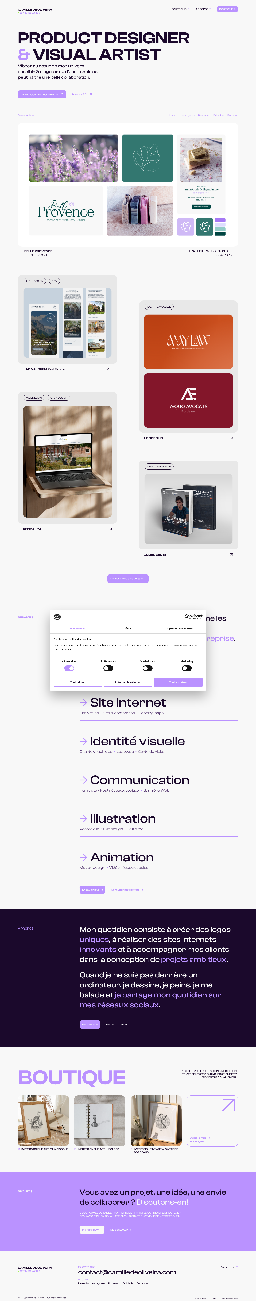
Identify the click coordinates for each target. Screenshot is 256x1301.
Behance (232, 115)
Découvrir (24, 115)
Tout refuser (78, 682)
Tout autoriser (178, 682)
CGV (214, 1298)
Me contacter (114, 1024)
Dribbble (218, 115)
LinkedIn (173, 115)
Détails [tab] (128, 628)
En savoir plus (91, 889)
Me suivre (88, 1024)
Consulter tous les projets (126, 578)
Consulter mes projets (125, 889)
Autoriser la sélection (128, 682)
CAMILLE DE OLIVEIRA (35, 9)
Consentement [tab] (76, 628)
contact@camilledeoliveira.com (40, 94)
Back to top (228, 1267)
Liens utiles (200, 1298)
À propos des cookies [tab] (180, 628)
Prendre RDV (80, 94)
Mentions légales (230, 1298)
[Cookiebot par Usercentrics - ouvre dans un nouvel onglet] (187, 617)
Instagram (188, 115)
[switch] (108, 668)
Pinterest (204, 115)
